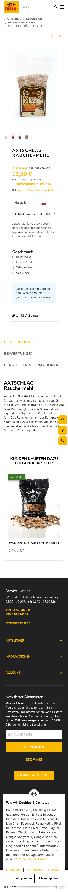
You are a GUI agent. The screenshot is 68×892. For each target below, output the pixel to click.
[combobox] (30, 886)
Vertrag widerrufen (34, 775)
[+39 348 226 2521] (62, 441)
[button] (34, 168)
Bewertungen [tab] (18, 353)
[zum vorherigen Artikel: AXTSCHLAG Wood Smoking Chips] (51, 35)
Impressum (13, 870)
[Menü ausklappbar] (62, 6)
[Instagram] (37, 759)
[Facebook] (27, 759)
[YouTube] (34, 759)
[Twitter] (30, 759)
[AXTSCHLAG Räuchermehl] (34, 85)
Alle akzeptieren (49, 878)
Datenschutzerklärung (33, 859)
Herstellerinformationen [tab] (31, 365)
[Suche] (55, 7)
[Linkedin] (40, 759)
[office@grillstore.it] (62, 420)
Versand (37, 179)
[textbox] (29, 886)
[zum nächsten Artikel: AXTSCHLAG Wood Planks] (60, 35)
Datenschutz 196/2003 (42, 870)
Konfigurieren (23, 878)
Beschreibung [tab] (18, 342)
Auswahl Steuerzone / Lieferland (35, 190)
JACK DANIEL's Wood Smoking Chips (34, 543)
